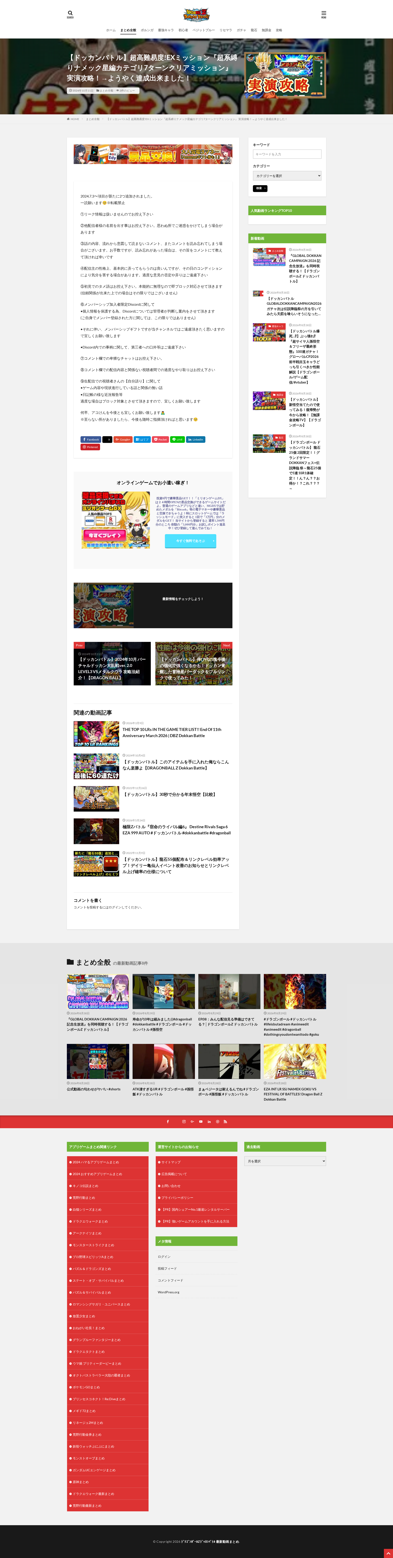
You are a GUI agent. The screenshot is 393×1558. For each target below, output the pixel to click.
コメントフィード (170, 1280)
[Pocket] (160, 439)
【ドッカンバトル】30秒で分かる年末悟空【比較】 (170, 794)
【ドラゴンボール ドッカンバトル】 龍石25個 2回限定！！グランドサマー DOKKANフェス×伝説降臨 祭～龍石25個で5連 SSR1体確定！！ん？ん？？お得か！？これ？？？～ (305, 465)
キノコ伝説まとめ (85, 1186)
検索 (259, 188)
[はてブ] (142, 439)
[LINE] (177, 439)
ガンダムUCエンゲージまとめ (94, 1470)
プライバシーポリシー (177, 1197)
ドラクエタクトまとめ (89, 1351)
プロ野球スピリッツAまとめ (93, 1257)
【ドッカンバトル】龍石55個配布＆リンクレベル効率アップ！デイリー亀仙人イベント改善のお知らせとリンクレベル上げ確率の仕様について (176, 865)
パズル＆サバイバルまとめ (92, 1292)
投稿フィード (167, 1268)
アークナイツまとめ (87, 1233)
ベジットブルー (204, 30)
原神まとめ (81, 1482)
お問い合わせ (171, 1186)
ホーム (111, 30)
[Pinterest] (90, 447)
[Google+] (123, 439)
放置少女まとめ (84, 1316)
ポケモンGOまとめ (86, 1387)
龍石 (254, 30)
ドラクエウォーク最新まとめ (93, 1494)
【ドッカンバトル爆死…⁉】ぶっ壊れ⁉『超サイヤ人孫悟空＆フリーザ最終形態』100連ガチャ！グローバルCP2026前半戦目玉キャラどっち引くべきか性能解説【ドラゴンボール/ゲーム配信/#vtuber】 (304, 356)
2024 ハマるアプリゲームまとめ (96, 1162)
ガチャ (241, 30)
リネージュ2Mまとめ (88, 1423)
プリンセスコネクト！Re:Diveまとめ (99, 1399)
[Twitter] (107, 439)
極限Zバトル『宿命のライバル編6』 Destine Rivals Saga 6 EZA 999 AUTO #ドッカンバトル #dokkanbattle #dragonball (177, 829)
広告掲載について (174, 1174)
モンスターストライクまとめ (93, 1245)
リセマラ (225, 30)
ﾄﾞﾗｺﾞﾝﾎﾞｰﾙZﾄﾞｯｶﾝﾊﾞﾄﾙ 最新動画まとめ (210, 1541)
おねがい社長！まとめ (89, 1328)
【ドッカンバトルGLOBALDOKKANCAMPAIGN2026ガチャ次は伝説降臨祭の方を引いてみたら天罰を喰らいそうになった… (294, 306)
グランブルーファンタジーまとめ (97, 1340)
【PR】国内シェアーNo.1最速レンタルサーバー (195, 1209)
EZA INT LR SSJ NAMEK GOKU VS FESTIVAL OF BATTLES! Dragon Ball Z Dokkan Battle (293, 1094)
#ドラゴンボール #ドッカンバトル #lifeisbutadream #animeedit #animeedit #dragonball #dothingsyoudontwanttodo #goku (291, 1027)
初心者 (183, 30)
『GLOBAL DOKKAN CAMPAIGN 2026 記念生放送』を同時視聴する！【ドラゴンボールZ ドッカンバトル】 (305, 268)
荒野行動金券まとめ (87, 1434)
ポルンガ (147, 30)
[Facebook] (91, 439)
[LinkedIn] (195, 439)
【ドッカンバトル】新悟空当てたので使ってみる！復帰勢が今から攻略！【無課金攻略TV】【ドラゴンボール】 (305, 412)
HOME (75, 119)
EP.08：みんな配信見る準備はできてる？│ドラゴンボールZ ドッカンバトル (228, 1021)
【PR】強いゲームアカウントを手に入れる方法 (195, 1221)
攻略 (279, 30)
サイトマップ (171, 1162)
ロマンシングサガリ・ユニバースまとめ (101, 1304)
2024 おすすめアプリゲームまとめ (97, 1174)
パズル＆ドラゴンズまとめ (92, 1269)
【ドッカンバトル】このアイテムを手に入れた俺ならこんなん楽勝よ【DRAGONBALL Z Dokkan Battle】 (176, 764)
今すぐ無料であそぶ (190, 541)
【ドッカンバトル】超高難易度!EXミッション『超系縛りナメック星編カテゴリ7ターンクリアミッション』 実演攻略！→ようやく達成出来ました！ (196, 119)
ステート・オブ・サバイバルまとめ (98, 1280)
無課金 (266, 30)
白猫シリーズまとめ (87, 1209)
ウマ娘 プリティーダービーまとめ (97, 1363)
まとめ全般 (128, 30)
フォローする (183, 605)
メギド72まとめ (84, 1411)
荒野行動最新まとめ (87, 1505)
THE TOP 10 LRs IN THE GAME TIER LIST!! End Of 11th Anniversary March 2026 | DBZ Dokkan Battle (172, 732)
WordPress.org (168, 1292)
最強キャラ (166, 30)
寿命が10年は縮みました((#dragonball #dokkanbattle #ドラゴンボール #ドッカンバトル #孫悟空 (162, 1024)
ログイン (115, 907)
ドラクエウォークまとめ (90, 1221)
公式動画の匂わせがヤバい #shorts (94, 1089)
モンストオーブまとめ (89, 1458)
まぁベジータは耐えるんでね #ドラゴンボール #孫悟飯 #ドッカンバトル (228, 1091)
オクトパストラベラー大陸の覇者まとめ (101, 1375)
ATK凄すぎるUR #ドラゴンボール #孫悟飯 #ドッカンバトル (163, 1091)
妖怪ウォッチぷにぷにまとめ (93, 1446)
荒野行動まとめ (84, 1197)
